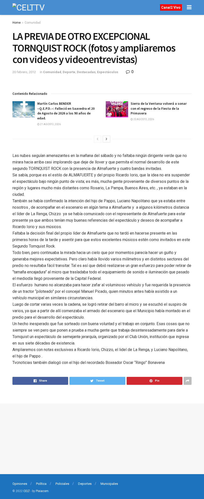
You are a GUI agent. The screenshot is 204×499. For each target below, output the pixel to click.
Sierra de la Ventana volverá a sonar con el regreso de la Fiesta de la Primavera (159, 108)
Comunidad (33, 22)
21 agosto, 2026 (50, 124)
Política (41, 484)
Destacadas (86, 72)
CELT (26, 491)
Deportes (85, 484)
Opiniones (19, 484)
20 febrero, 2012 (24, 72)
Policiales (62, 484)
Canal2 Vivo (171, 7)
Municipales (109, 484)
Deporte (69, 72)
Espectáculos (107, 72)
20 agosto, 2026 (143, 119)
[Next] (106, 139)
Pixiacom (42, 491)
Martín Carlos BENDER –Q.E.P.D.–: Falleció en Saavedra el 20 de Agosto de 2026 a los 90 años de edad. (66, 110)
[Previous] (97, 139)
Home (16, 22)
